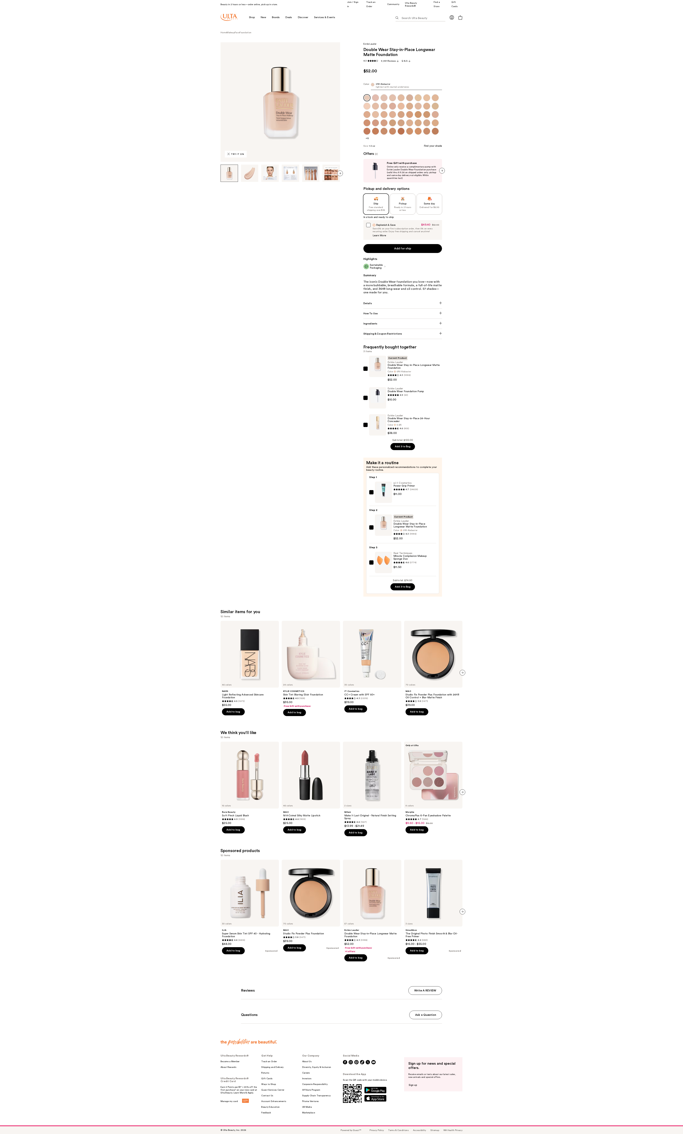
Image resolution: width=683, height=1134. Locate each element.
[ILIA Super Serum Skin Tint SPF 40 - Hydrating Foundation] (250, 903)
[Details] (402, 303)
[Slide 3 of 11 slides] (270, 173)
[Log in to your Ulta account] (452, 17)
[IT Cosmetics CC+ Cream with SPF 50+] (372, 662)
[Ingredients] (402, 324)
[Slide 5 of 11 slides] (311, 173)
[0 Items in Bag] (460, 17)
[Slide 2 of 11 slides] (249, 173)
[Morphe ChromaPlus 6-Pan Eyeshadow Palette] (433, 783)
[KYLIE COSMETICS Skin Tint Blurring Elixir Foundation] (311, 664)
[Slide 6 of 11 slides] (331, 173)
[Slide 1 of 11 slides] (229, 173)
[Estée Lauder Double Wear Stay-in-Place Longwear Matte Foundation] (372, 906)
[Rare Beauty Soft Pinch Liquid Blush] (250, 783)
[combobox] (402, 86)
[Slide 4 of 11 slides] (290, 173)
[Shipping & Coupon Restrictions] (402, 334)
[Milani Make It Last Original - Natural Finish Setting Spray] (372, 785)
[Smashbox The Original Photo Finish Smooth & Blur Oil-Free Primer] (433, 903)
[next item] (340, 173)
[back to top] (672, 1123)
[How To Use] (402, 314)
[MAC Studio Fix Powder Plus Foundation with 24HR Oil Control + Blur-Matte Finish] (433, 664)
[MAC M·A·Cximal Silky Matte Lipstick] (311, 783)
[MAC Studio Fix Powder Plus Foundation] (311, 901)
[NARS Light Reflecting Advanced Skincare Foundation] (250, 664)
